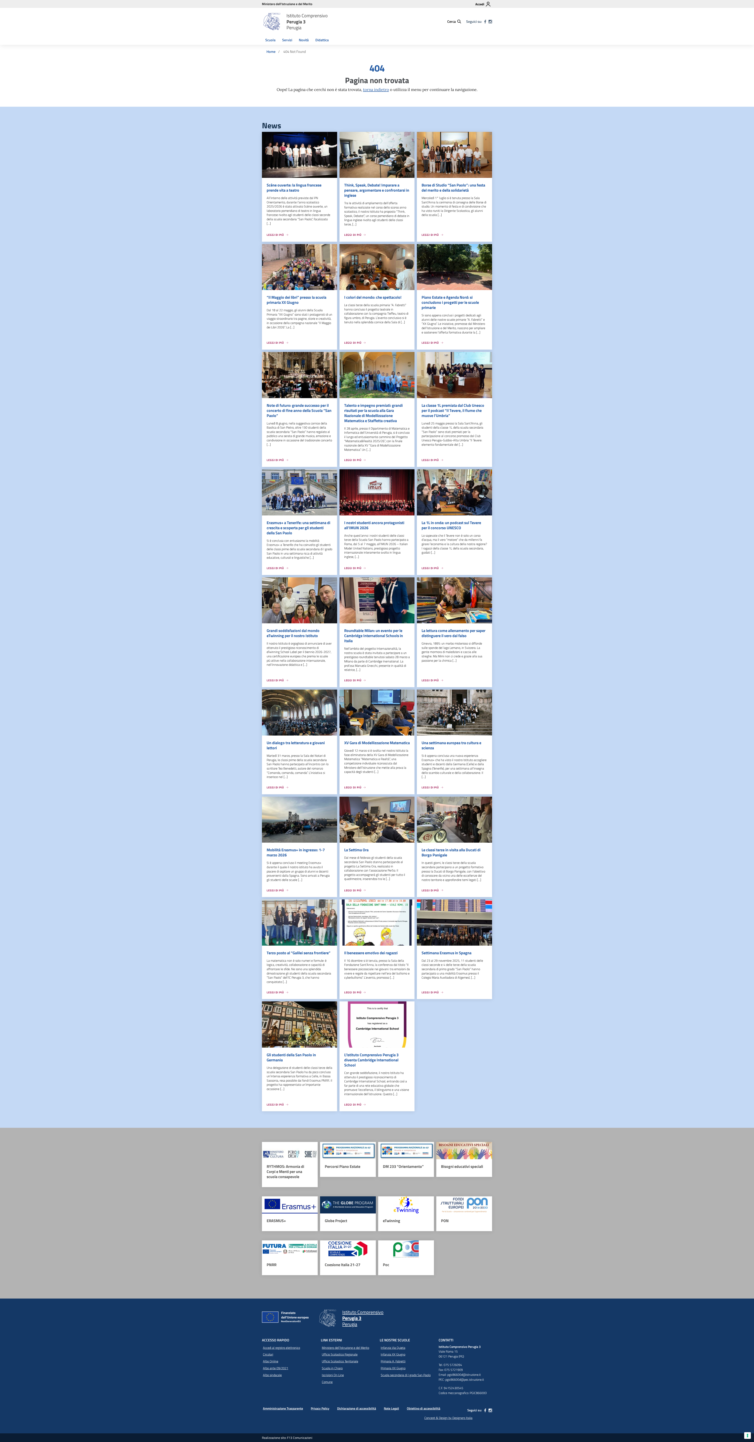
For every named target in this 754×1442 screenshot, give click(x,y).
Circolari (268, 1354)
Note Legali (391, 1408)
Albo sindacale (272, 1375)
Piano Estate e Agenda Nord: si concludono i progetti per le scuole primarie (450, 302)
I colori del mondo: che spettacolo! (373, 297)
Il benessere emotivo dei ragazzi (371, 953)
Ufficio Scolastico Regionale (340, 1354)
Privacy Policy (320, 1408)
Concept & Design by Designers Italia (448, 1417)
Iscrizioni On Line (333, 1375)
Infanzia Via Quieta (393, 1347)
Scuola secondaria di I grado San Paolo (406, 1375)
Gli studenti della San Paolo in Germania (291, 1057)
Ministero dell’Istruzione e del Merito (345, 1347)
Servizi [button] (287, 40)
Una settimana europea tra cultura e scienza (451, 745)
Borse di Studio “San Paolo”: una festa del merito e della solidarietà (453, 187)
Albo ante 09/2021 (275, 1368)
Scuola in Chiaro (332, 1368)
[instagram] (490, 21)
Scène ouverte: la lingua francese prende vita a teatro (294, 187)
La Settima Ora (356, 850)
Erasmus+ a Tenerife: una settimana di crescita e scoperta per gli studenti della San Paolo (298, 528)
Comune (327, 1382)
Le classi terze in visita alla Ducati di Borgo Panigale (451, 852)
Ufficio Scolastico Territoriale (340, 1361)
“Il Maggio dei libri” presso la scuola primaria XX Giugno (296, 299)
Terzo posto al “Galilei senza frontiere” (298, 953)
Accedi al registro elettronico (281, 1347)
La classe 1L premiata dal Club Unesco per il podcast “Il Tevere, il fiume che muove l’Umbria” (453, 410)
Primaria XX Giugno (393, 1368)
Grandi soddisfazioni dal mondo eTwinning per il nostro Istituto (293, 633)
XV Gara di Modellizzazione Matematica (377, 743)
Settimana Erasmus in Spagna (446, 953)
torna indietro (376, 89)
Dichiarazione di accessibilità (356, 1408)
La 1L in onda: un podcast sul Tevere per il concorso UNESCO (451, 525)
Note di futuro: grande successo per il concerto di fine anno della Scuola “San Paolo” (299, 410)
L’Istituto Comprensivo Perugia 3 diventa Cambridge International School (371, 1060)
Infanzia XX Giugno (393, 1354)
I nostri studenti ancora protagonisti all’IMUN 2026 (374, 525)
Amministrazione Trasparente (283, 1408)
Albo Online (270, 1361)
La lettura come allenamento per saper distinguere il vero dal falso (453, 633)
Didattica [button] (322, 40)
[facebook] (485, 21)
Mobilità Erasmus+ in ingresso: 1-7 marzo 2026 (296, 852)
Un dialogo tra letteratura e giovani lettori (296, 745)
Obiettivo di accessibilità (423, 1408)
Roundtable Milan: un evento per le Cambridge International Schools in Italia (373, 635)
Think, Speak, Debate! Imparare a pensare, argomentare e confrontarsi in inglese (376, 190)
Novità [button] (304, 40)
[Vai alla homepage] (272, 21)
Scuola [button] (270, 40)
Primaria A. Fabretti (393, 1361)
